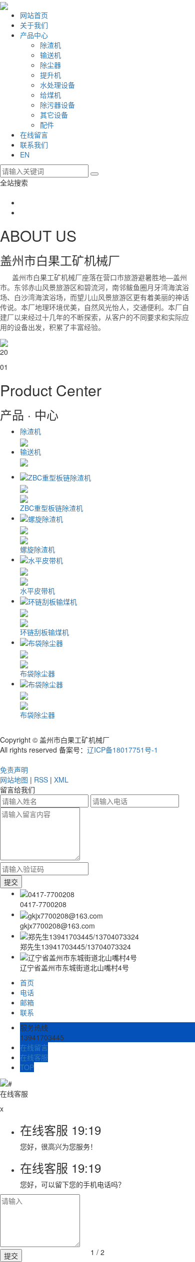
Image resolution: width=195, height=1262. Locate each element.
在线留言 (34, 135)
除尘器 (50, 65)
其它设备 (54, 115)
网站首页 (34, 15)
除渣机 (50, 45)
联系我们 (34, 145)
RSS (41, 780)
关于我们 (34, 25)
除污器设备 (57, 105)
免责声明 (14, 770)
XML (61, 780)
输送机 (50, 55)
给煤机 (50, 95)
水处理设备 (57, 85)
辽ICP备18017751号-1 (122, 750)
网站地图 (14, 780)
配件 (47, 125)
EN (25, 154)
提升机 (50, 75)
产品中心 (34, 35)
